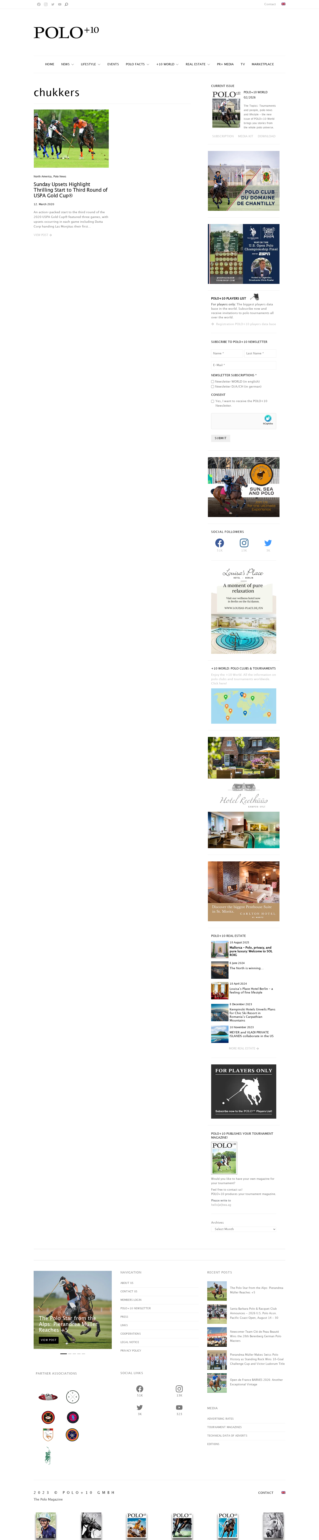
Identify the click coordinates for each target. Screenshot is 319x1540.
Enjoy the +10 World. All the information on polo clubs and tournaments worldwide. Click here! (243, 679)
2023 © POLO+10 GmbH (75, 1492)
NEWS (65, 64)
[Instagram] (46, 4)
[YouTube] (60, 4)
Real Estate (196, 64)
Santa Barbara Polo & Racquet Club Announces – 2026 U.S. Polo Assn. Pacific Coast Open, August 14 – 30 (254, 1313)
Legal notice (129, 1342)
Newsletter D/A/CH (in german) (238, 386)
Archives (217, 1222)
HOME (49, 64)
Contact (270, 4)
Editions (213, 1444)
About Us (126, 1283)
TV (243, 64)
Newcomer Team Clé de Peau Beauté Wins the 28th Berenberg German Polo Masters (255, 1336)
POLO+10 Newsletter (135, 1308)
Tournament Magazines (224, 1427)
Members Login (130, 1300)
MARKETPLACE (263, 64)
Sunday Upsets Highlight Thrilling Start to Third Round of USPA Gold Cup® (70, 190)
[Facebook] (39, 4)
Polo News (59, 176)
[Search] (66, 4)
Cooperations (130, 1334)
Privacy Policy (130, 1351)
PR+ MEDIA (225, 64)
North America (43, 176)
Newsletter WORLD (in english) (237, 381)
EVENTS (113, 64)
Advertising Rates (220, 1419)
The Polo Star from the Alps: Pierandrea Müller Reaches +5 (68, 1324)
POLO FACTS (135, 64)
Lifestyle (88, 64)
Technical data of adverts (227, 1436)
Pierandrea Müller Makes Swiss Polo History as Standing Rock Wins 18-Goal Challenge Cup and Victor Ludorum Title (257, 1359)
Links (124, 1325)
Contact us (128, 1291)
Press (124, 1317)
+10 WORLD (165, 64)
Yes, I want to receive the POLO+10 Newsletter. (241, 403)
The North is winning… (247, 968)
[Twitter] (53, 4)
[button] (43, 235)
